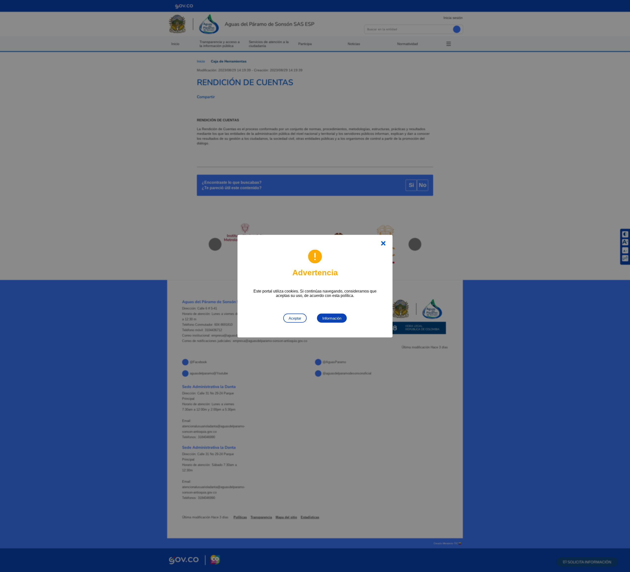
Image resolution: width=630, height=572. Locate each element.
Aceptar (295, 318)
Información (331, 318)
